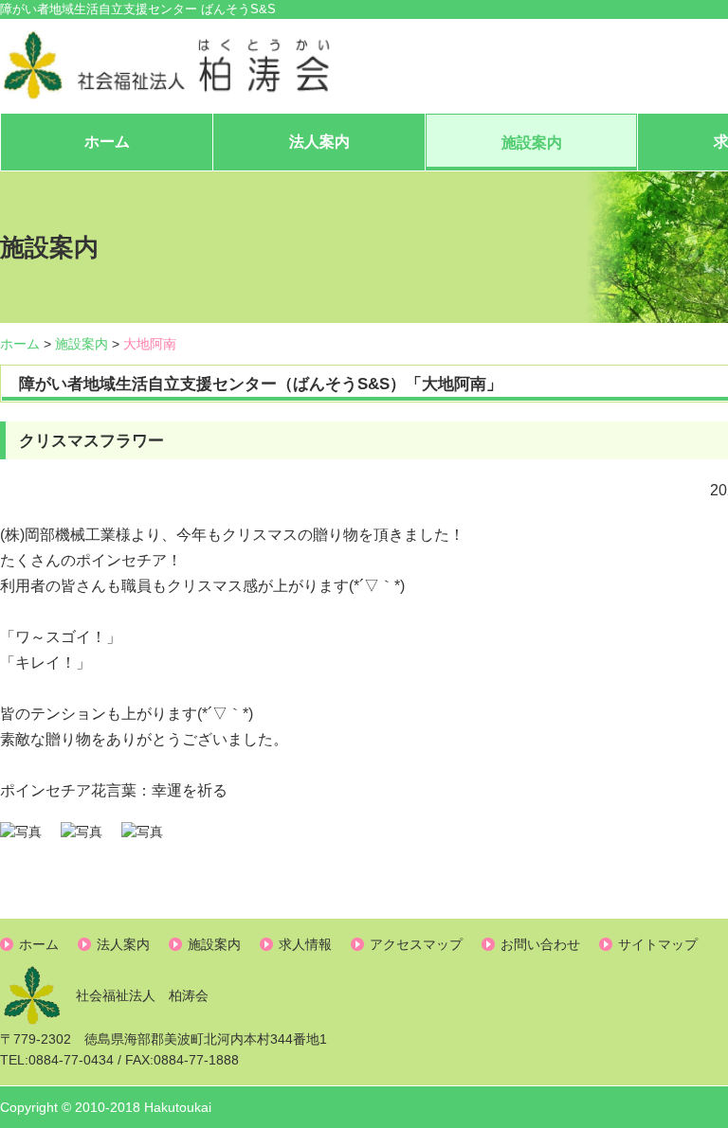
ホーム (107, 142)
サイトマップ (658, 944)
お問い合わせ (540, 944)
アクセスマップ (416, 944)
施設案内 (531, 142)
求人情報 (305, 944)
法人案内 (319, 142)
